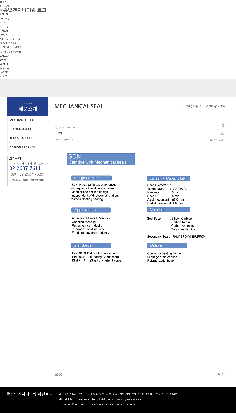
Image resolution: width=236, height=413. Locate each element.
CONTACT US (7, 6)
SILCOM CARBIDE (9, 43)
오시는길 (4, 26)
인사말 (3, 22)
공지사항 (4, 72)
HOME (3, 2)
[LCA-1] (56, 374)
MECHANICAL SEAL (10, 39)
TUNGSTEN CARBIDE (11, 47)
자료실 (3, 76)
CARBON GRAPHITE (10, 51)
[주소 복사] (222, 133)
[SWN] (60, 374)
